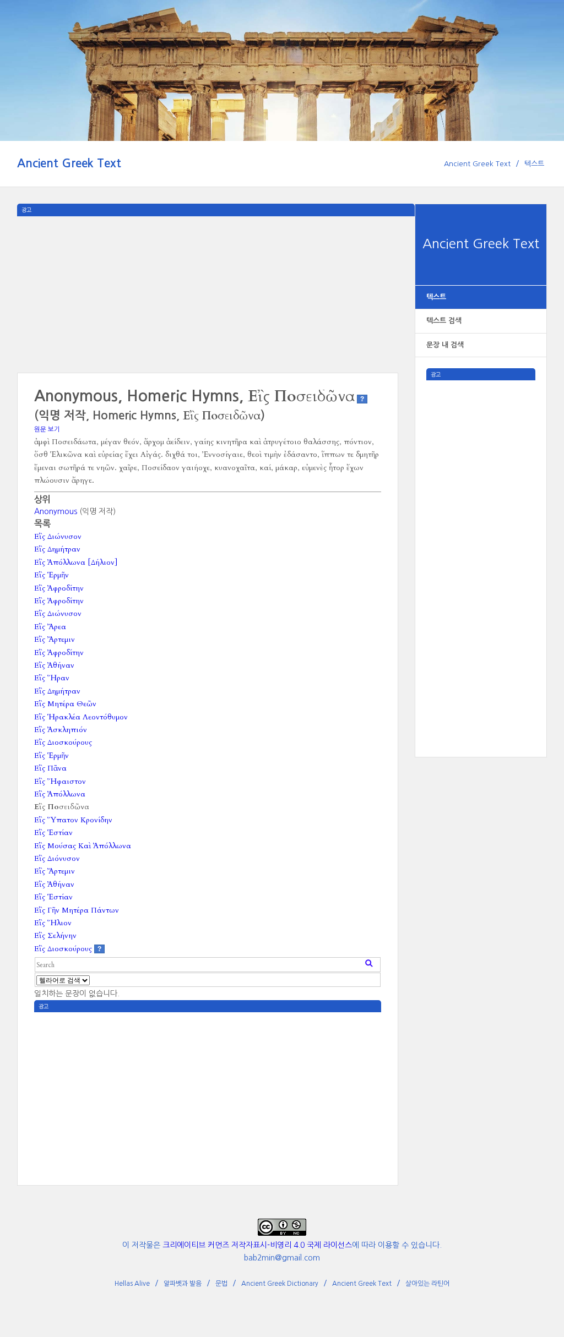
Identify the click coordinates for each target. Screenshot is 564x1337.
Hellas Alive (132, 1283)
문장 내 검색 (445, 344)
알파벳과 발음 (183, 1283)
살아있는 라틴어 (427, 1283)
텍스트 (534, 163)
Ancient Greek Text (69, 163)
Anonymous (55, 511)
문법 (221, 1283)
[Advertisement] (481, 545)
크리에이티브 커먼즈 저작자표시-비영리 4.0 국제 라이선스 (257, 1245)
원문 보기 (47, 429)
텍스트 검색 (444, 320)
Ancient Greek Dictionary (279, 1283)
